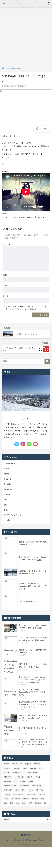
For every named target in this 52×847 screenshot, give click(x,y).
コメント (7, 244)
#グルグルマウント (18, 772)
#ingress (28, 764)
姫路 (11, 803)
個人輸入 (35, 799)
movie (31, 790)
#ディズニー (8, 777)
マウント (26, 799)
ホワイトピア (16, 799)
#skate (25, 768)
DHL (15, 781)
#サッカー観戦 (32, 772)
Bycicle (7, 484)
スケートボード (18, 794)
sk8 (5, 500)
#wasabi (33, 768)
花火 (30, 803)
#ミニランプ (19, 777)
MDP (24, 790)
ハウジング (41, 794)
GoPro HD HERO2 (10, 786)
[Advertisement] (26, 38)
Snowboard (9, 463)
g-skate (22, 781)
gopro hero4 (36, 786)
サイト (6, 296)
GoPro (7, 469)
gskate (17, 790)
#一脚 (38, 777)
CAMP (7, 495)
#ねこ (41, 768)
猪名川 (24, 803)
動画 (5, 803)
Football (8, 489)
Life (5, 505)
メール (6, 286)
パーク (6, 799)
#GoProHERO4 (17, 764)
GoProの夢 (7, 790)
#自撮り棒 (7, 781)
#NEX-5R (7, 768)
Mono (6, 474)
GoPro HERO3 (24, 786)
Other (6, 510)
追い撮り (38, 803)
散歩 (17, 803)
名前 (5, 275)
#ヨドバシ (29, 777)
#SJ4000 (17, 768)
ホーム (10, 840)
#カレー (6, 772)
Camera (7, 479)
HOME (27, 835)
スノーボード (30, 794)
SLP (42, 790)
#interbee (37, 764)
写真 (42, 799)
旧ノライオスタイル (13, 515)
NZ (37, 790)
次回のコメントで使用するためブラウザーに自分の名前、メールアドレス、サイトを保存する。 (26, 307)
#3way (6, 764)
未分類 (7, 520)
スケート (7, 794)
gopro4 (30, 781)
